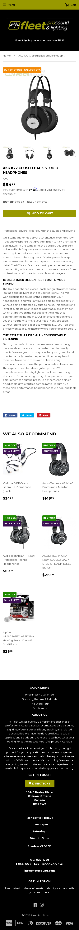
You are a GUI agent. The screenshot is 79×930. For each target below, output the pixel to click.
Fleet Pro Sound (41, 915)
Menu (11, 4)
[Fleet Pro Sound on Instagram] (42, 905)
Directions (40, 783)
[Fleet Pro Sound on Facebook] (35, 905)
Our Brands (40, 708)
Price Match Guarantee (39, 694)
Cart (73, 4)
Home (7, 55)
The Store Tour (39, 703)
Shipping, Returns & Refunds (39, 699)
